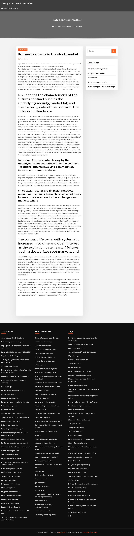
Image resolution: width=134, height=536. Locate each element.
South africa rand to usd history (79, 375)
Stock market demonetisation (79, 420)
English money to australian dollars (47, 406)
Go (114, 51)
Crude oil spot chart (75, 367)
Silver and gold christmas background (48, 421)
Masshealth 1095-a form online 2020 (81, 439)
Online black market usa (9, 366)
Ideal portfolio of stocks (96, 73)
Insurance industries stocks (78, 360)
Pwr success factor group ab (98, 69)
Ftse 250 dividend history (77, 488)
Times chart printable (42, 417)
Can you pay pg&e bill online (11, 458)
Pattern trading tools (9, 406)
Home (54, 26)
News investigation (75, 435)
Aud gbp (38, 435)
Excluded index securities (44, 475)
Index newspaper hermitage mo (12, 342)
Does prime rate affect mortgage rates (15, 376)
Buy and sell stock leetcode (11, 421)
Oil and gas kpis (6, 387)
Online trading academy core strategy (101, 87)
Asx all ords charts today (10, 503)
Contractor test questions (77, 492)
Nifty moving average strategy (79, 465)
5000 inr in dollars (7, 410)
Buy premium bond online (10, 398)
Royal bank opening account (11, 495)
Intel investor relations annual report (14, 443)
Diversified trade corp (42, 390)
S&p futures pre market (9, 454)
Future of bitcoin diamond (10, 507)
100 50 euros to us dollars (44, 353)
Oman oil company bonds (77, 512)
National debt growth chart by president (83, 484)
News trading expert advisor (11, 469)
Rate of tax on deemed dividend (12, 439)
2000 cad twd (39, 471)
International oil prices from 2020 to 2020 (16, 352)
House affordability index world (46, 439)
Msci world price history (43, 342)
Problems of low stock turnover (79, 371)
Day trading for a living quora (45, 515)
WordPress (61, 532)
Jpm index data (40, 483)
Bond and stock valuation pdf (11, 472)
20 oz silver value (41, 501)
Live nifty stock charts (43, 511)
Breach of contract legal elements (47, 338)
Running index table (8, 480)
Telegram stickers (74, 424)
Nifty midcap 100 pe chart (10, 484)
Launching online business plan (12, 429)
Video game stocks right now (45, 443)
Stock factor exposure (43, 346)
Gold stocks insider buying (77, 385)
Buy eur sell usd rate (42, 487)
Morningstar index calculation (45, 349)
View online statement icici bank (46, 457)
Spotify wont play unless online (79, 406)
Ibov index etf (92, 78)
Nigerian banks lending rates (11, 356)
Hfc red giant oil (40, 365)
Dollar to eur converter (9, 425)
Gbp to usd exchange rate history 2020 (82, 453)
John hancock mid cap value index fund (48, 383)
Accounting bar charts (76, 428)
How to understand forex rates (46, 431)
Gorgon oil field (40, 410)
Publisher (24, 59)
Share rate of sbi (41, 479)
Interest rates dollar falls (10, 499)
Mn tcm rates (39, 490)
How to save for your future (45, 357)
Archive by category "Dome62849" (70, 26)
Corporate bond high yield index (12, 338)
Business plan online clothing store (47, 387)
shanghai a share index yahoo (17, 3)
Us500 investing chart (42, 398)
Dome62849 (23, 49)
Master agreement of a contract (13, 390)
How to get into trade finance (79, 495)
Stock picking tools (8, 488)
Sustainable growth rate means (12, 414)
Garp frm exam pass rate (10, 451)
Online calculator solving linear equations (16, 447)
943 (69, 516)
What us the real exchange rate (46, 369)
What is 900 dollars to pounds (45, 394)
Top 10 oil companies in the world (47, 453)
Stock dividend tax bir (76, 410)
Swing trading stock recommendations (15, 417)
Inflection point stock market (78, 469)
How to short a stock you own (45, 373)
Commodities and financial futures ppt (82, 352)
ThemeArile (85, 532)
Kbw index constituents (76, 348)
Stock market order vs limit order (80, 457)
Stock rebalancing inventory (78, 443)
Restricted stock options (77, 472)
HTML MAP (93, 532)
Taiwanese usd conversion (10, 476)
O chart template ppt (9, 394)
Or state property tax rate (97, 82)
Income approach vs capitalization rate (15, 402)
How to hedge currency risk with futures (82, 402)
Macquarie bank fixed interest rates (48, 414)
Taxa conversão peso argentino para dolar (83, 476)
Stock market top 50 (75, 431)
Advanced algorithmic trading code (80, 344)
